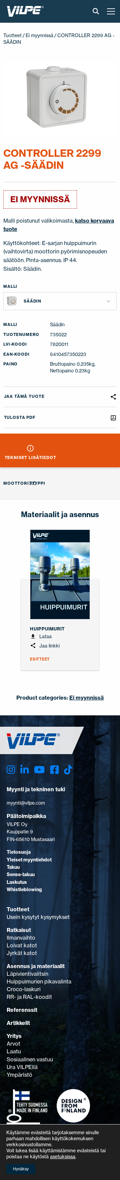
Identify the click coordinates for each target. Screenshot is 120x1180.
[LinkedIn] (24, 770)
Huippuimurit (47, 628)
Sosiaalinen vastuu (30, 1059)
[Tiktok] (68, 770)
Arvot (13, 1043)
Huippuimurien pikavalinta (39, 981)
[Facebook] (54, 770)
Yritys (14, 1036)
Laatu (14, 1051)
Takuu (13, 867)
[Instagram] (11, 770)
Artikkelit (18, 1023)
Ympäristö (19, 1074)
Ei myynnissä (39, 35)
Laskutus (17, 882)
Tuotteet (12, 35)
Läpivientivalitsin (27, 973)
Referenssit (22, 1010)
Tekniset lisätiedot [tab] (30, 457)
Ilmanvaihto (21, 937)
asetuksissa (62, 1156)
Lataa (45, 636)
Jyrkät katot (22, 953)
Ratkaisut (19, 930)
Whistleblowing (24, 890)
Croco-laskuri (24, 989)
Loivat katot (22, 945)
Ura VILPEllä (22, 1067)
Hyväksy (21, 1168)
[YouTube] (39, 770)
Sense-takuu (21, 874)
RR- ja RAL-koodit (29, 996)
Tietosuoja (19, 852)
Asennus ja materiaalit (36, 966)
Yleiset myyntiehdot (29, 860)
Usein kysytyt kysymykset (38, 917)
